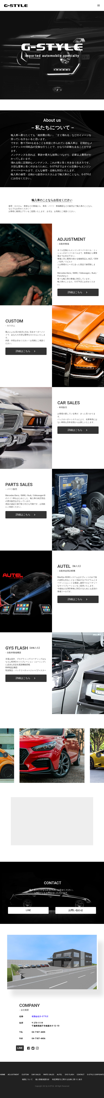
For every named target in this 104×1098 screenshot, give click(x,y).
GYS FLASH (69, 1074)
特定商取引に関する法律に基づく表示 (67, 1079)
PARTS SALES (48, 1074)
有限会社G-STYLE (40, 1016)
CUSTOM (25, 1074)
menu (98, 5)
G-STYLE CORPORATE (95, 1074)
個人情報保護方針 (42, 1079)
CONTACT (80, 1074)
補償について (27, 1079)
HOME (2, 1074)
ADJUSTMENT (13, 1074)
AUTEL (59, 1074)
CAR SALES (36, 1074)
